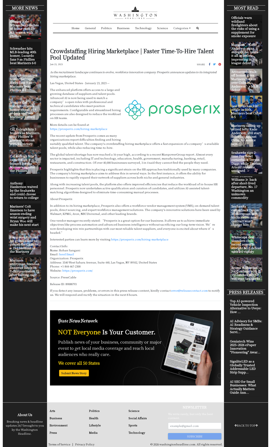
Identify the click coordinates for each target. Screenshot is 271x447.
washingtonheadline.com (177, 444)
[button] (209, 64)
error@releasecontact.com (189, 290)
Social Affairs (138, 418)
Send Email (66, 254)
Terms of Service (59, 444)
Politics (106, 28)
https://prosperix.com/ (77, 270)
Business (123, 28)
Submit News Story (74, 373)
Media (93, 433)
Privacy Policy (85, 444)
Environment (58, 425)
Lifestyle (95, 425)
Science (162, 28)
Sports (133, 425)
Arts (52, 411)
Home (76, 28)
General (90, 28)
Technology (143, 28)
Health (93, 418)
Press (53, 433)
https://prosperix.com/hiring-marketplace (78, 129)
